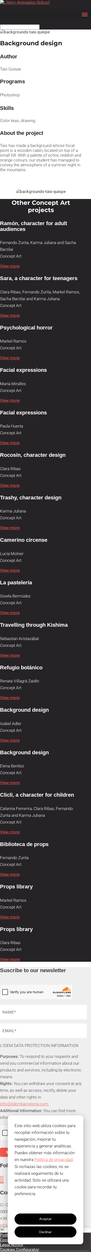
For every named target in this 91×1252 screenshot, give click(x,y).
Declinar (45, 1232)
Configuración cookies (46, 1206)
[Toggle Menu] (85, 14)
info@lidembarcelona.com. (24, 1103)
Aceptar (45, 1219)
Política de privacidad (53, 1159)
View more (10, 266)
